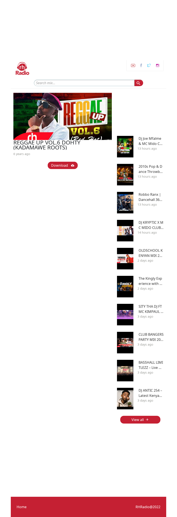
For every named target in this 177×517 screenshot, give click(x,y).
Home (22, 507)
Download (60, 165)
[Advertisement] (88, 30)
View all (137, 419)
